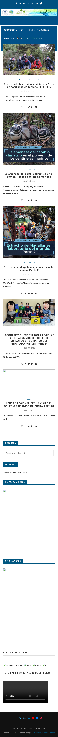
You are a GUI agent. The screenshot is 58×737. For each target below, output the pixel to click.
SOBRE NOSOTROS (39, 30)
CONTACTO (40, 728)
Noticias (22, 80)
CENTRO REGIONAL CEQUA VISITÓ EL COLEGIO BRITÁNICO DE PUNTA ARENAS (29, 405)
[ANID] (27, 665)
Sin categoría (34, 80)
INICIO (16, 728)
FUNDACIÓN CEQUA (13, 30)
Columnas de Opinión (29, 170)
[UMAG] (37, 665)
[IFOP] (46, 665)
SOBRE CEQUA (27, 728)
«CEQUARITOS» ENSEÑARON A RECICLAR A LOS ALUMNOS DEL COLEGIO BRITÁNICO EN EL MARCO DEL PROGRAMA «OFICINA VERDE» (29, 339)
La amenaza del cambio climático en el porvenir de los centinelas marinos (29, 175)
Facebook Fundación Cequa (15, 473)
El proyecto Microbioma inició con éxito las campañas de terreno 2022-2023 (29, 85)
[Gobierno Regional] (13, 665)
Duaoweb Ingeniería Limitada (43, 733)
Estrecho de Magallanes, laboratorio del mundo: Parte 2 (29, 268)
